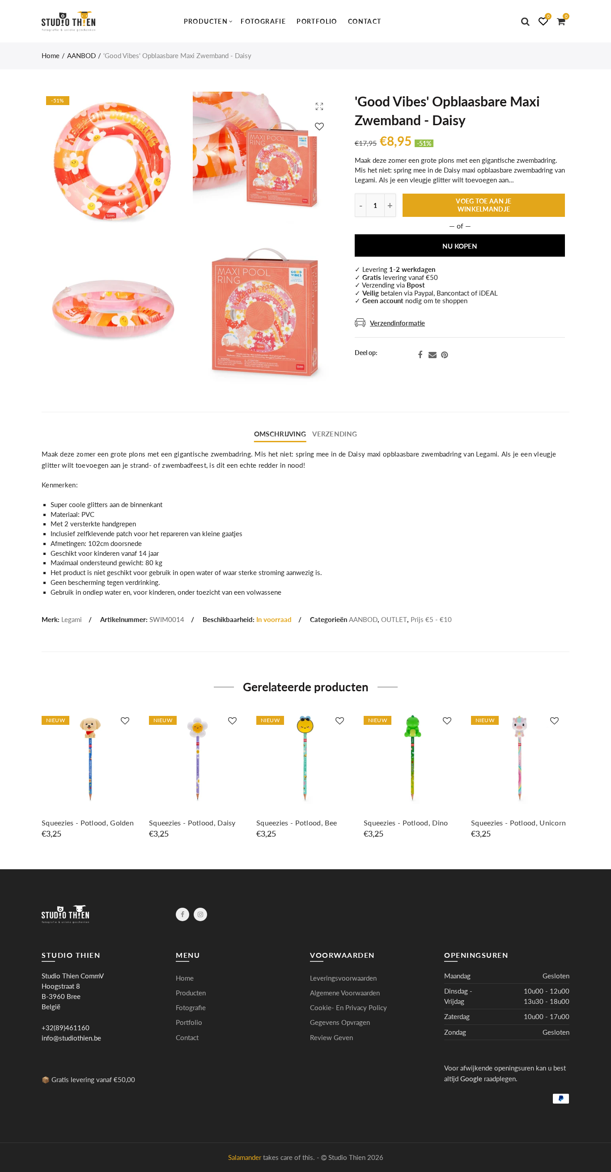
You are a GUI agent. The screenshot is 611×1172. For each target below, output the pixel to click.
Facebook (420, 355)
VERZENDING (334, 434)
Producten (206, 21)
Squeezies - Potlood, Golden (88, 823)
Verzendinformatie (397, 323)
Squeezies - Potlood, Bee (296, 823)
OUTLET (394, 619)
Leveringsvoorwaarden (343, 978)
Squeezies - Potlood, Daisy (192, 823)
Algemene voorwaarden (345, 993)
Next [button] (568, 778)
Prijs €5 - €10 (431, 619)
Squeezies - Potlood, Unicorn (518, 823)
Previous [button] (43, 778)
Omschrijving (280, 434)
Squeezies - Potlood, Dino (406, 823)
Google (471, 1079)
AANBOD (81, 55)
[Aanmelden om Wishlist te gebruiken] (319, 126)
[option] (90, 774)
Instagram (200, 914)
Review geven (331, 1037)
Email (433, 355)
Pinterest (444, 355)
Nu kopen (459, 246)
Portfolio (317, 21)
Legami (71, 619)
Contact (365, 21)
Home (50, 55)
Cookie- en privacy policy (348, 1007)
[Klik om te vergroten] (319, 106)
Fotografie (263, 21)
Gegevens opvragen (340, 1022)
